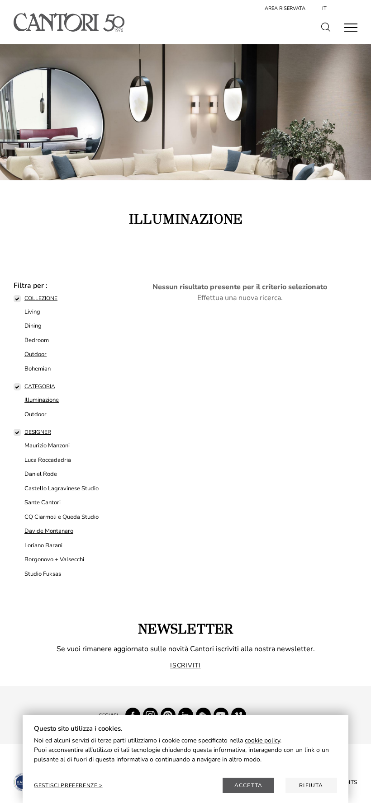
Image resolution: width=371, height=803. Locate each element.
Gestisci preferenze (66, 785)
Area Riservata (285, 8)
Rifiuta (311, 785)
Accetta (248, 785)
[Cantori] (69, 22)
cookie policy (262, 740)
